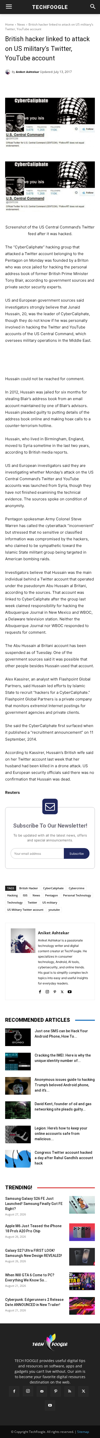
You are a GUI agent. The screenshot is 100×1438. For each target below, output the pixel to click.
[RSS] (69, 1391)
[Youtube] (70, 991)
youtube (54, 910)
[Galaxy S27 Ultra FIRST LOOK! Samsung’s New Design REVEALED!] (82, 1257)
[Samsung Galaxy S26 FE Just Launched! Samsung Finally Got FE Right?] (82, 1205)
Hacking (12, 895)
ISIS (25, 895)
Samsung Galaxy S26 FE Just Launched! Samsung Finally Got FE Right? (34, 1203)
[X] (38, 85)
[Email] (73, 85)
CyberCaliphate (53, 888)
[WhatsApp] (62, 85)
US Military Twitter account (25, 910)
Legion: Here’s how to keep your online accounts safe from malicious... (61, 1133)
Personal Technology (77, 895)
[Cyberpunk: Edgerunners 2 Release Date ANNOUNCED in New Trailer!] (82, 1306)
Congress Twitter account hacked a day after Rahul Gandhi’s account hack (64, 1157)
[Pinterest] (50, 85)
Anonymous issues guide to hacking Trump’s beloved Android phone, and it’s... (65, 1085)
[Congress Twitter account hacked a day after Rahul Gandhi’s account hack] (18, 1159)
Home (9, 24)
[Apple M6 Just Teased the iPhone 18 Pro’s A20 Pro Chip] (82, 1232)
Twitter (32, 902)
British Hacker (28, 888)
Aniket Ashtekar (27, 72)
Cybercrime (76, 888)
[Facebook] (26, 85)
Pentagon (51, 895)
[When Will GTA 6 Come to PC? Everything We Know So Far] (82, 1281)
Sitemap (83, 1432)
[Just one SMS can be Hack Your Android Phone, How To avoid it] (18, 1037)
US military (49, 902)
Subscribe (76, 853)
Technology (15, 902)
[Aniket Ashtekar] (8, 71)
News (21, 24)
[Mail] (42, 1391)
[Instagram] (47, 991)
